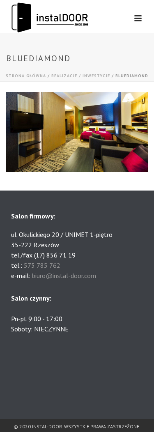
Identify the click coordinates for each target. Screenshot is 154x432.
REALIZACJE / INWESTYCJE (80, 75)
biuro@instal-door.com (64, 275)
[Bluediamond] (77, 131)
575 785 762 (42, 265)
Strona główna (26, 75)
